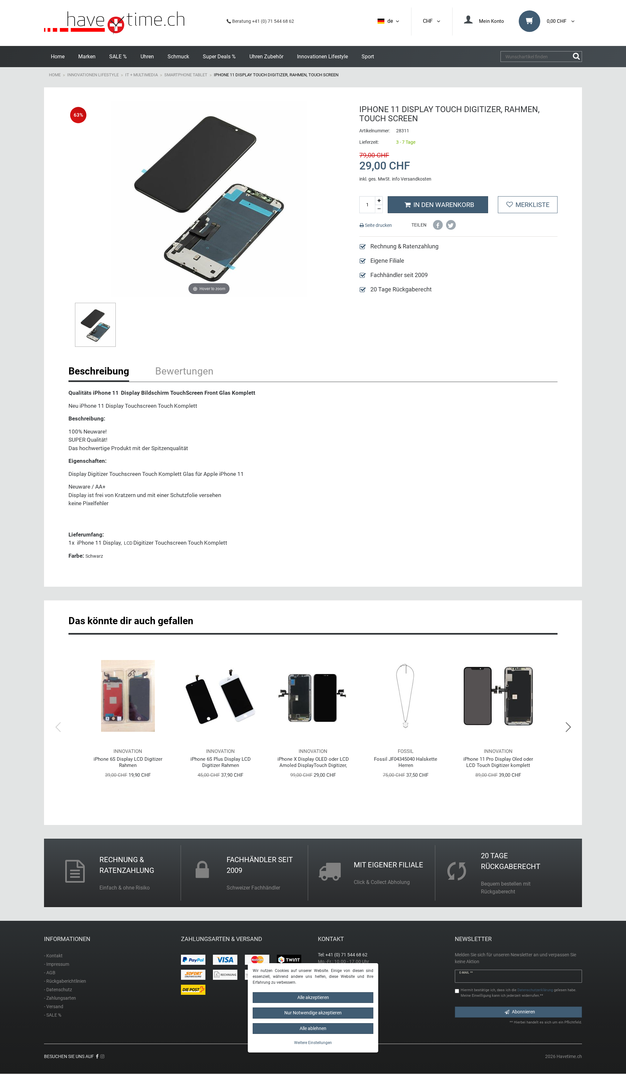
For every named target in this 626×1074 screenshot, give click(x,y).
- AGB (49, 972)
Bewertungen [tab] (184, 371)
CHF (429, 21)
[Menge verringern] (379, 209)
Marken (87, 56)
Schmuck (178, 56)
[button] (438, 225)
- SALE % (52, 1015)
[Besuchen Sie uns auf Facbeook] (97, 1056)
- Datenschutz (58, 989)
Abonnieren (523, 1011)
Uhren (147, 56)
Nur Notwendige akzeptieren (313, 1012)
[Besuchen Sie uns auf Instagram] (102, 1056)
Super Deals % (219, 56)
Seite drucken (378, 225)
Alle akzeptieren (313, 997)
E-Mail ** (466, 972)
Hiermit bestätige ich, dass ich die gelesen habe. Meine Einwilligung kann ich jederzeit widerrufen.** (518, 993)
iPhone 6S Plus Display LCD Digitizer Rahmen (220, 762)
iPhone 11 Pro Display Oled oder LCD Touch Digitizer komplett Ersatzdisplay (498, 762)
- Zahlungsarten (60, 998)
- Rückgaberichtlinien (65, 981)
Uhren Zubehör (266, 56)
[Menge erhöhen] (379, 200)
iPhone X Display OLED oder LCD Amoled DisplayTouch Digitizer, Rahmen (313, 762)
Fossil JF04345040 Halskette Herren (405, 762)
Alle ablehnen (313, 1028)
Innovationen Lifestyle (322, 56)
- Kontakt (53, 955)
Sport (368, 56)
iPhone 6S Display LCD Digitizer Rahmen (128, 762)
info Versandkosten (411, 179)
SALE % (118, 56)
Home (58, 56)
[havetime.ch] (114, 23)
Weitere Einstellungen (313, 1042)
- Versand (53, 1006)
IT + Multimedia (141, 74)
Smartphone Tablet (185, 74)
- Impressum (56, 964)
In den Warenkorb (443, 205)
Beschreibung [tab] (98, 371)
